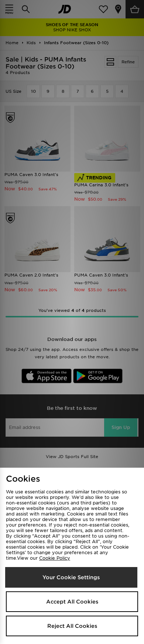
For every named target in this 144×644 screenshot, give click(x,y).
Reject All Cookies (72, 626)
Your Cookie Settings (71, 577)
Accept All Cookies (72, 602)
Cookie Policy (54, 558)
